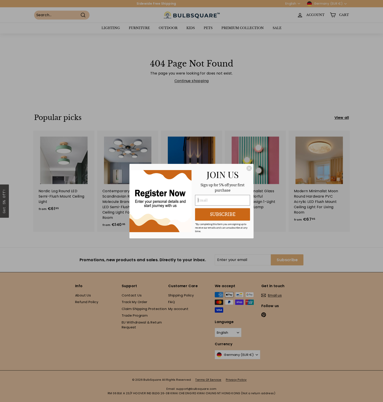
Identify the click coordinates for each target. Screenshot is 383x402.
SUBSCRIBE (222, 214)
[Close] (249, 168)
